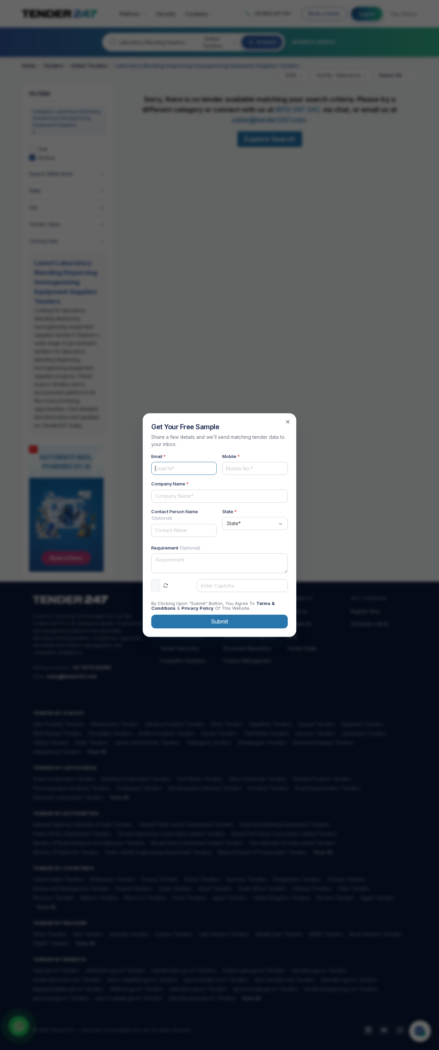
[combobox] (255, 523)
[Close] (287, 421)
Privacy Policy (197, 608)
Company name (170, 483)
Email (158, 456)
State (229, 511)
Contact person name (174, 515)
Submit (219, 621)
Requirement (175, 548)
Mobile (231, 456)
